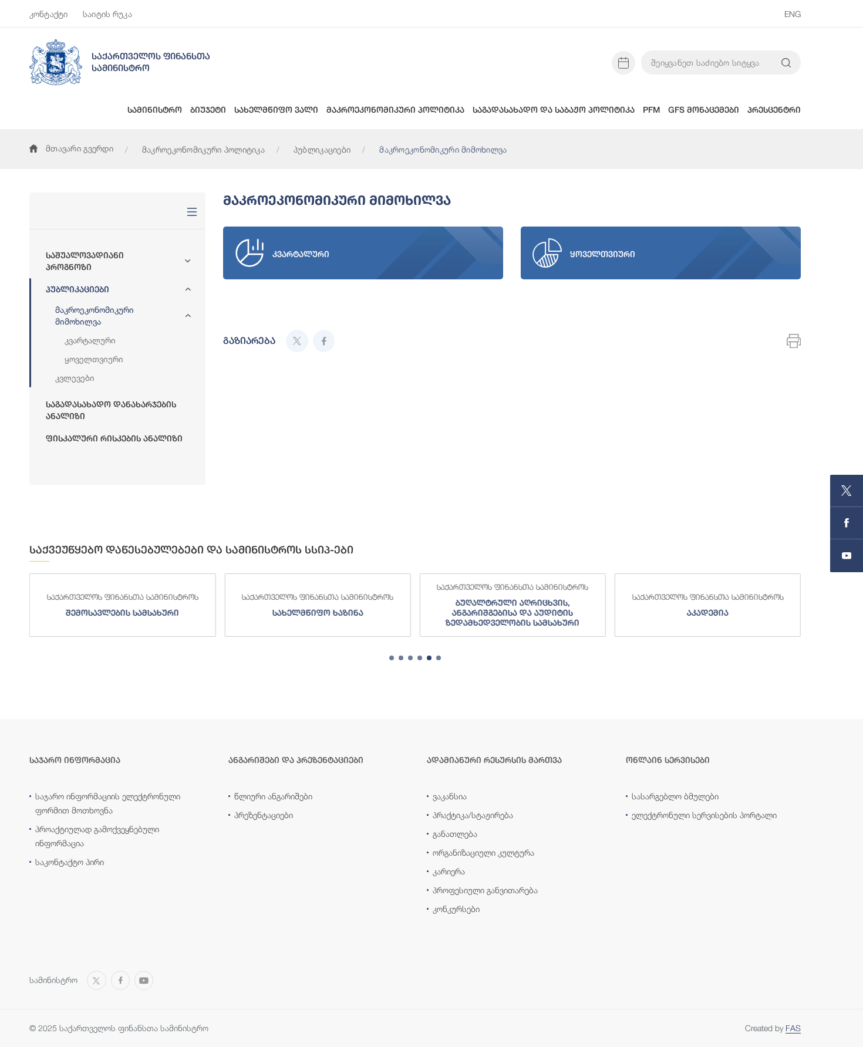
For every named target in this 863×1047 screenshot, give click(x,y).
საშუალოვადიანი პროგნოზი (85, 261)
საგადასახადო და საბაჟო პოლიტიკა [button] (554, 109)
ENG (792, 14)
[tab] (391, 658)
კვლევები (75, 378)
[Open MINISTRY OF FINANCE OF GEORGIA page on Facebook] (846, 523)
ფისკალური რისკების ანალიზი (114, 438)
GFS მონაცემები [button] (703, 109)
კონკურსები (456, 909)
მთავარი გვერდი (79, 148)
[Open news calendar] (623, 63)
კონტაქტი (48, 14)
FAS (793, 1028)
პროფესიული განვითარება (485, 890)
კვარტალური (90, 340)
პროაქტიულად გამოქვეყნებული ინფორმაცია (97, 836)
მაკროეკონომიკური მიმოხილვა (94, 315)
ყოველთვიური (94, 359)
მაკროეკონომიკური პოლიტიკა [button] (395, 109)
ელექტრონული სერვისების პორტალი (704, 815)
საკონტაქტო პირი (69, 862)
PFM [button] (651, 109)
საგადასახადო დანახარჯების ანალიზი (111, 410)
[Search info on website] (786, 62)
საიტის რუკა (107, 14)
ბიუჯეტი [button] (208, 109)
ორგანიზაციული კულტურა (483, 852)
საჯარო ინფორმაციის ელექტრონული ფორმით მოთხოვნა (107, 803)
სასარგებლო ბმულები (675, 796)
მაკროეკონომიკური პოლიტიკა (203, 149)
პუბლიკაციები (322, 149)
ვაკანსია (450, 796)
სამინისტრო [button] (154, 109)
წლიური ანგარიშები (273, 796)
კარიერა (449, 871)
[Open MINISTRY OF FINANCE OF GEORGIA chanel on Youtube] (846, 555)
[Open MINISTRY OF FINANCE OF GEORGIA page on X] (846, 491)
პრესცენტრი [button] (774, 109)
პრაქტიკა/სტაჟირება (473, 815)
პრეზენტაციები (263, 815)
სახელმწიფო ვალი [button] (276, 109)
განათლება (455, 834)
